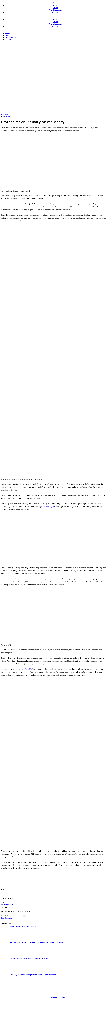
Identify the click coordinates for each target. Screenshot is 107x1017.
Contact (53, 998)
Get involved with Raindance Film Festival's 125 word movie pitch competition (37, 942)
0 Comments (5, 114)
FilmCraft (6, 116)
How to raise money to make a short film (23, 926)
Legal (63, 998)
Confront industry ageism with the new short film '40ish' (29, 958)
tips (14, 904)
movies (10, 904)
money (5, 904)
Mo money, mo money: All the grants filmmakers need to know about (33, 975)
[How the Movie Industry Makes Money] (15, 890)
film (2, 904)
